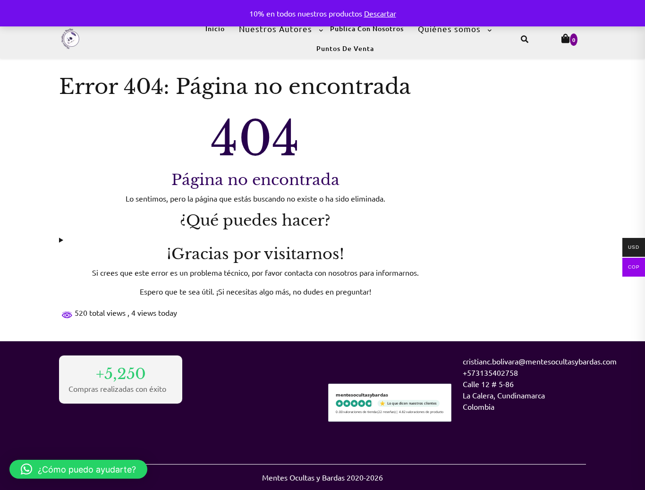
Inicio (215, 28)
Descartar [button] (380, 13)
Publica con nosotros (367, 28)
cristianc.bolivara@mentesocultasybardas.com (540, 361)
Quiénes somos (449, 29)
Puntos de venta (345, 48)
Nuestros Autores (275, 29)
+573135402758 (490, 372)
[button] (78, 469)
